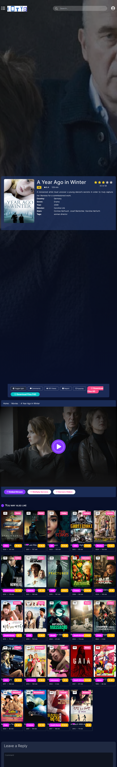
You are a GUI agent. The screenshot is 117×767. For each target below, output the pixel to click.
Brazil (53, 635)
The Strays (53, 545)
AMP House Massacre (58, 634)
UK (52, 546)
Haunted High (77, 545)
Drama (56, 202)
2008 (56, 205)
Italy (6, 725)
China (99, 590)
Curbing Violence (102, 590)
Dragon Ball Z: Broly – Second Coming (105, 679)
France (76, 590)
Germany (57, 199)
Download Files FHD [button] (26, 394)
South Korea (9, 590)
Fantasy (87, 513)
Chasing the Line (32, 590)
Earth (26, 724)
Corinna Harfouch (61, 211)
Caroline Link (59, 208)
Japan (99, 680)
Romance (86, 692)
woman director (60, 214)
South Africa (79, 680)
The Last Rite (30, 545)
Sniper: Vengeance (102, 634)
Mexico (100, 546)
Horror (41, 513)
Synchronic (6, 545)
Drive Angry (6, 679)
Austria (30, 590)
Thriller (63, 513)
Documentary (38, 692)
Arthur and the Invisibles (82, 590)
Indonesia (54, 680)
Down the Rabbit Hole (104, 545)
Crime (64, 603)
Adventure (86, 558)
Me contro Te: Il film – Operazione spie (12, 724)
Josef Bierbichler (77, 211)
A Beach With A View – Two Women (82, 724)
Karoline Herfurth (92, 211)
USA (6, 546)
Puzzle (27, 634)
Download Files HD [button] (95, 389)
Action (17, 558)
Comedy (110, 513)
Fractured (52, 590)
